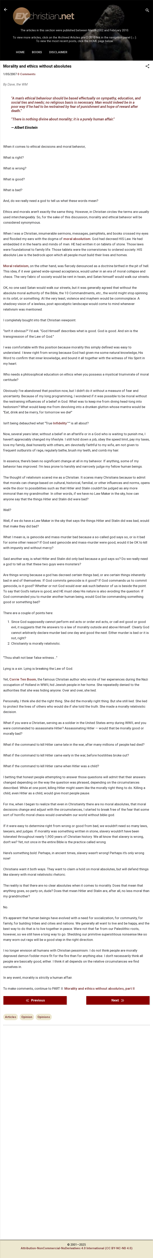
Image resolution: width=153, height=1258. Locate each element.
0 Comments (26, 74)
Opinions (43, 1017)
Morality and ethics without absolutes (37, 66)
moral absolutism (76, 239)
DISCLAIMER (58, 52)
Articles (10, 1017)
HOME (20, 52)
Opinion (26, 1017)
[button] (147, 66)
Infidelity (60, 423)
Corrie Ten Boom (22, 679)
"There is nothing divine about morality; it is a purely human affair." (63, 119)
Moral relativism (15, 266)
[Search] (147, 11)
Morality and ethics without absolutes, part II (99, 988)
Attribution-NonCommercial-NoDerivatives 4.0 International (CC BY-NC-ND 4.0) (76, 1248)
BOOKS (37, 52)
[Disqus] (76, 1079)
